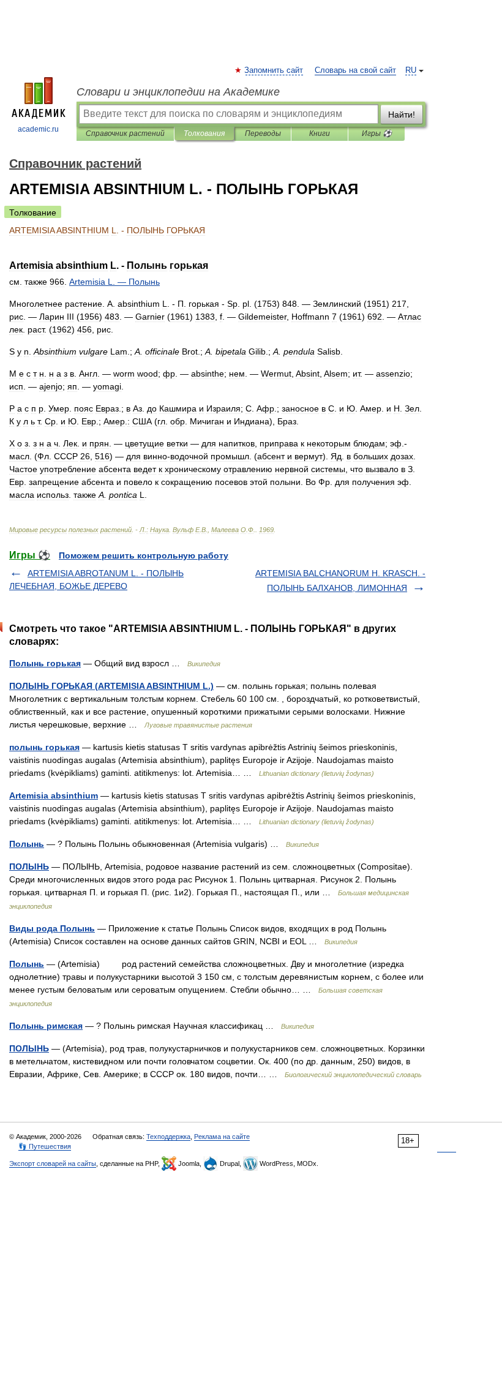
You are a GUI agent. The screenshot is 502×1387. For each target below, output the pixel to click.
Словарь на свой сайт (355, 70)
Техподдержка (168, 1136)
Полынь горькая (45, 663)
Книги (319, 133)
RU (410, 70)
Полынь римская (46, 1026)
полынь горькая (44, 747)
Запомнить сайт (274, 70)
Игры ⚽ (377, 133)
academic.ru (38, 129)
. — (114, 282)
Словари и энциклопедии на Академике (178, 92)
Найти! (401, 114)
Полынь (26, 844)
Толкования (204, 133)
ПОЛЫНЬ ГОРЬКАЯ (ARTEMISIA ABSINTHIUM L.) (111, 686)
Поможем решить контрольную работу (143, 555)
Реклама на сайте (222, 1136)
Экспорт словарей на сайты (52, 1163)
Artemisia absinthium (53, 795)
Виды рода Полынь (52, 928)
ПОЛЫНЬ (29, 866)
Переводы (263, 133)
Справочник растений (125, 133)
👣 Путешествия (44, 1146)
